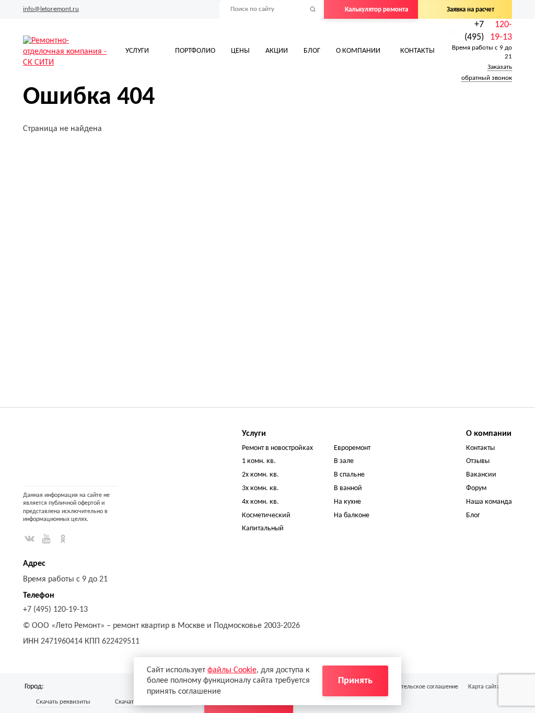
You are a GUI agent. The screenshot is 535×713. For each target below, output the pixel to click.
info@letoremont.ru (51, 9)
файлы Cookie (232, 670)
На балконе (351, 515)
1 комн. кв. (259, 461)
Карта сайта (484, 687)
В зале (344, 461)
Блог (312, 51)
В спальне (349, 475)
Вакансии (481, 475)
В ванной (348, 488)
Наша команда (489, 502)
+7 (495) (488, 31)
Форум (476, 488)
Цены (240, 51)
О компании (358, 51)
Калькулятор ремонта (376, 9)
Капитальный (263, 528)
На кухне (347, 502)
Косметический (266, 515)
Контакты (417, 51)
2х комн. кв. (260, 475)
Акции (276, 51)
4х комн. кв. (260, 502)
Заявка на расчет (470, 9)
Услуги (137, 51)
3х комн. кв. (260, 488)
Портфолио (195, 51)
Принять (355, 681)
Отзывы (478, 461)
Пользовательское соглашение (417, 687)
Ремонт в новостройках (277, 448)
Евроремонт (352, 448)
